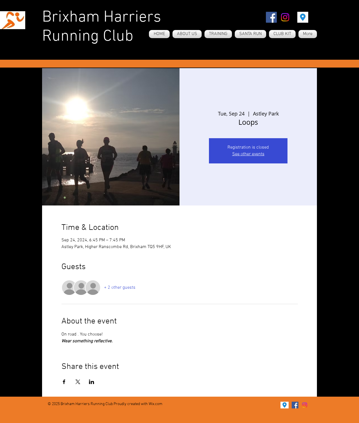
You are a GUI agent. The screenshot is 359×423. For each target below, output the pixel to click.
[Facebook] (271, 17)
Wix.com (155, 404)
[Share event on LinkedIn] (91, 382)
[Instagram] (285, 17)
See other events (248, 154)
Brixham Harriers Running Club (101, 27)
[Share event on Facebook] (64, 382)
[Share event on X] (77, 382)
